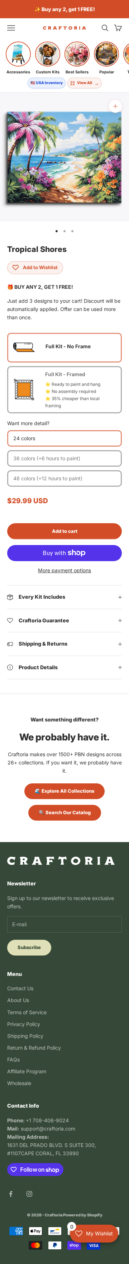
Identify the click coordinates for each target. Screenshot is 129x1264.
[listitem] (18, 58)
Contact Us (20, 988)
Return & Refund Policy (34, 1048)
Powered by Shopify (82, 1214)
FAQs (13, 1059)
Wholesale (19, 1083)
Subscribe (29, 947)
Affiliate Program (26, 1071)
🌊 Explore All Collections (64, 791)
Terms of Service (27, 1012)
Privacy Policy (23, 1024)
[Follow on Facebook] (10, 1193)
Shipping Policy (25, 1036)
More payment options (64, 570)
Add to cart (64, 531)
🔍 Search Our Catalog (65, 812)
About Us (18, 1000)
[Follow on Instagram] (29, 1193)
